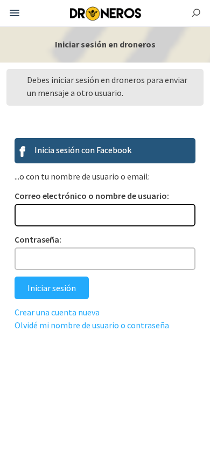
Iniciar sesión (51, 287)
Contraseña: (38, 239)
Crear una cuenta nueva (57, 312)
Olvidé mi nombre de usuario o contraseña (92, 325)
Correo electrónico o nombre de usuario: (92, 195)
